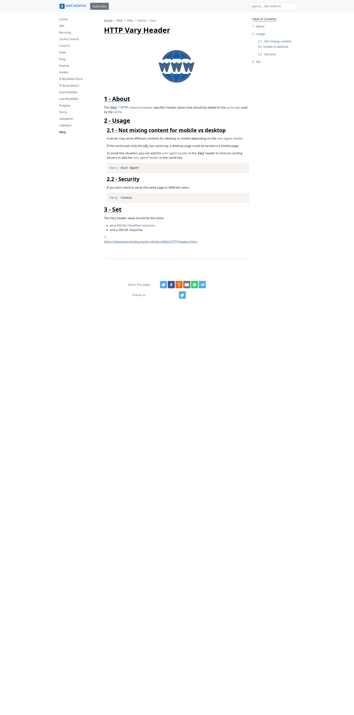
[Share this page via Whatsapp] (194, 284)
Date (62, 52)
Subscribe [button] (99, 6)
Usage (260, 34)
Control (64, 46)
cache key (233, 107)
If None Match (69, 85)
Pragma (64, 105)
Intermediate (68, 92)
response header (141, 107)
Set (258, 62)
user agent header (146, 158)
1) (119, 106)
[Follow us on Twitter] (182, 295)
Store (63, 112)
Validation (66, 119)
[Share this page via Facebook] (171, 284)
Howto (64, 72)
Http (130, 20)
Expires (64, 66)
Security (270, 54)
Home (108, 20)
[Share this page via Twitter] (163, 284)
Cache (63, 19)
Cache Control (69, 39)
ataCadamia (75, 5)
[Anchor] (133, 99)
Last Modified (68, 99)
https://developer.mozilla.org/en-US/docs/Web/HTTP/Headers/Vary (150, 242)
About (260, 26)
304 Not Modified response (136, 225)
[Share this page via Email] (186, 284)
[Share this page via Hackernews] (179, 284)
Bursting (65, 32)
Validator (65, 125)
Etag (62, 59)
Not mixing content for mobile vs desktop (274, 44)
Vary (62, 132)
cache (117, 112)
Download (241, 166)
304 (61, 26)
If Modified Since (71, 79)
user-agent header (229, 138)
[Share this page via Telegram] (202, 284)
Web (120, 20)
